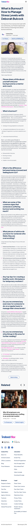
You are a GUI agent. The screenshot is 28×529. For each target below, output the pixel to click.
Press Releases (5, 466)
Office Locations (6, 460)
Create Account (5, 486)
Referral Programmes (20, 460)
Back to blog (14, 377)
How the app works (19, 463)
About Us (3, 454)
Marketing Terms (18, 495)
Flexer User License (19, 486)
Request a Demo (6, 483)
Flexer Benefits (18, 454)
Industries (4, 501)
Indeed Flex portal (6, 507)
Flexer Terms (17, 483)
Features (3, 498)
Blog (2, 463)
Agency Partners (5, 495)
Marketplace (4, 492)
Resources (4, 504)
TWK (26, 524)
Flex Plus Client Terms (20, 492)
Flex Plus (3, 489)
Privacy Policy (18, 498)
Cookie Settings (18, 504)
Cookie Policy (18, 501)
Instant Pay (17, 457)
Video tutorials (18, 472)
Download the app (19, 475)
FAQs (15, 469)
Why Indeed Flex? (19, 466)
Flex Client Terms (18, 489)
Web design (20, 524)
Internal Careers (5, 457)
